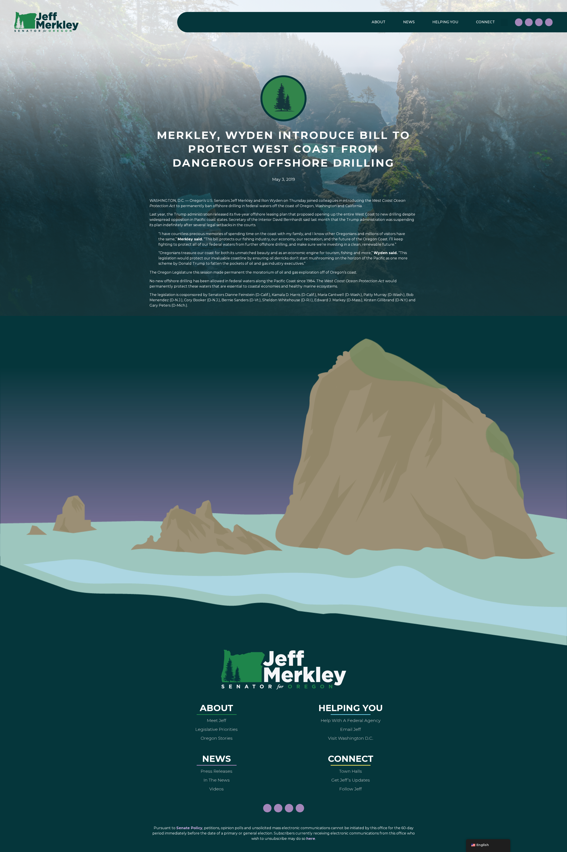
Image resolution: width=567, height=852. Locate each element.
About (378, 22)
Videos (216, 789)
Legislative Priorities (216, 729)
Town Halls (350, 771)
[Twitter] (549, 22)
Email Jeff (350, 729)
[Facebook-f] (518, 22)
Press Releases (216, 771)
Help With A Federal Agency (351, 720)
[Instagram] (528, 22)
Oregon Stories (217, 738)
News (409, 22)
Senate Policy (189, 828)
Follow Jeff (350, 789)
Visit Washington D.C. (350, 738)
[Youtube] (539, 22)
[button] (504, 22)
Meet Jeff (216, 720)
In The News (217, 780)
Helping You (445, 22)
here (310, 838)
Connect (485, 22)
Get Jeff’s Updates (350, 780)
